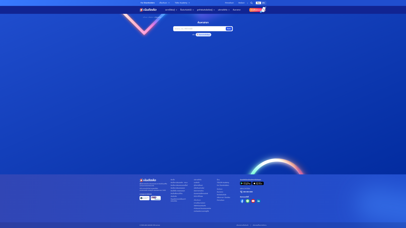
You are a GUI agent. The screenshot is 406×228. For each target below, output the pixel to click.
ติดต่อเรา (241, 3)
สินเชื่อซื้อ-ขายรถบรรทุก (178, 191)
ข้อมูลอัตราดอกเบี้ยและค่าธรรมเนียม (178, 200)
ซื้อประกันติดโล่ (185, 9)
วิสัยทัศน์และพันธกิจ (200, 206)
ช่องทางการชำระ (199, 191)
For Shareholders (148, 3)
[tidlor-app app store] (258, 183)
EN (263, 3)
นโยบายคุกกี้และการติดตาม (259, 225)
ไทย (258, 3)
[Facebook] (242, 201)
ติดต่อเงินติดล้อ (221, 195)
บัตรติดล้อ (174, 196)
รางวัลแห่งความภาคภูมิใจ (201, 211)
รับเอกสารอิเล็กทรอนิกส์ (201, 194)
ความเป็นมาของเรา (199, 203)
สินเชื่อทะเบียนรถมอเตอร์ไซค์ (179, 185)
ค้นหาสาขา (237, 9)
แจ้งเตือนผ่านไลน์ (199, 188)
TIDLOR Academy (223, 183)
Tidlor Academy (181, 3)
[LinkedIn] (258, 201)
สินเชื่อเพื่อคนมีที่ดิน (177, 194)
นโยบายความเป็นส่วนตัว (242, 225)
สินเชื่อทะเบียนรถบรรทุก (178, 188)
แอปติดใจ (196, 183)
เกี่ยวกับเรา (163, 3)
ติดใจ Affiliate (198, 196)
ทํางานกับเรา (229, 3)
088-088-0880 (248, 192)
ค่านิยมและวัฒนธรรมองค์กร (202, 208)
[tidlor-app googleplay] (245, 183)
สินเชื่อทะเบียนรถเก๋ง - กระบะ (179, 183)
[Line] (248, 201)
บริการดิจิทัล (222, 9)
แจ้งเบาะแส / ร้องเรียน (223, 197)
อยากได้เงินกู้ (170, 9)
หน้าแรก (145, 17)
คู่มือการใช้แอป (198, 185)
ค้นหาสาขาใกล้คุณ (204, 35)
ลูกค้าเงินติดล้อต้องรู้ (204, 9)
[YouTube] (253, 201)
